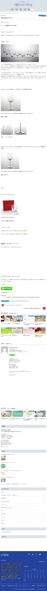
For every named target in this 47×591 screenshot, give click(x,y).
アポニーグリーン (15, 563)
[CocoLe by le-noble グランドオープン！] (3, 466)
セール (19, 301)
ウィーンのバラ (7, 564)
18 (28, 576)
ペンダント (18, 570)
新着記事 (3, 451)
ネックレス (20, 567)
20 (34, 576)
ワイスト (8, 573)
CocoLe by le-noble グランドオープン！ (8, 462)
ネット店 (3, 517)
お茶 (2, 563)
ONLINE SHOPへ (42, 561)
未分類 (2, 520)
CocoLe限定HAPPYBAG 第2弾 (7, 454)
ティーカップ (15, 567)
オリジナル (19, 564)
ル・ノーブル (3, 573)
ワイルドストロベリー (14, 573)
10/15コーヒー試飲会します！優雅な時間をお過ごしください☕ (13, 484)
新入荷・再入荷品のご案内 (5, 578)
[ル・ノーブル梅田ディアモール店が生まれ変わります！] (3, 473)
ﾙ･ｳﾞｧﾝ (23, 301)
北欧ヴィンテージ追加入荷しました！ (8, 477)
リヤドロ (16, 572)
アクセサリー (9, 563)
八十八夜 (15, 575)
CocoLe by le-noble (5, 301)
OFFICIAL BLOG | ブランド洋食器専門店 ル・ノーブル (29, 589)
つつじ (5, 563)
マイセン (2, 572)
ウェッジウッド (14, 564)
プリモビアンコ (3, 570)
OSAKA (21, 10)
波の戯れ (19, 578)
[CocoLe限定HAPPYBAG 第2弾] (3, 458)
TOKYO (12, 10)
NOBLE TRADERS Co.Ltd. (41, 585)
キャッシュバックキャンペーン (10, 566)
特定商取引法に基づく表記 (12, 585)
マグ (6, 572)
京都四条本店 (3, 498)
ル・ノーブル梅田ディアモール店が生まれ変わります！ (11, 470)
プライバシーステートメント (24, 585)
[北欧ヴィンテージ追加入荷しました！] (3, 480)
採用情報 (33, 585)
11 (28, 574)
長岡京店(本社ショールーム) (6, 507)
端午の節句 (3, 579)
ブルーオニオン (11, 569)
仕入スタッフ (3, 504)
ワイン (27, 301)
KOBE (25, 10)
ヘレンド (13, 570)
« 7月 (24, 580)
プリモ (16, 569)
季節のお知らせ (3, 576)
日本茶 (12, 578)
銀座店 (2, 523)
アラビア (20, 563)
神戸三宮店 (3, 513)
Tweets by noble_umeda (5, 531)
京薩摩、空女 (11, 575)
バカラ (11, 301)
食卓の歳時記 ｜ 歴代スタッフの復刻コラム (9, 495)
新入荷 (16, 576)
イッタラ (2, 564)
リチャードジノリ (11, 572)
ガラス (2, 566)
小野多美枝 (9, 576)
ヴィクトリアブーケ (4, 575)
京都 (2, 510)
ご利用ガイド (3, 585)
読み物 (29, 10)
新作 (13, 576)
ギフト (17, 566)
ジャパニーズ (3, 567)
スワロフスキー (9, 567)
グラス (15, 301)
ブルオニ (6, 569)
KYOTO (16, 10)
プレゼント (9, 570)
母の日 (15, 578)
